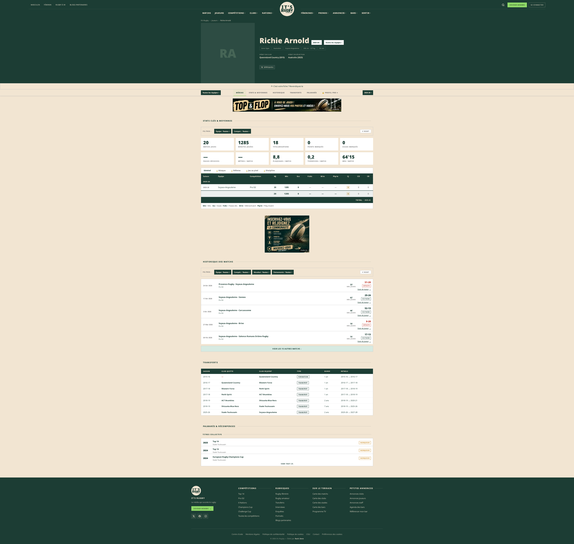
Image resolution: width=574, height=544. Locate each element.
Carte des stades (320, 502)
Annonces (339, 13)
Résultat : (261, 272)
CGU (308, 534)
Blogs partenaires (78, 5)
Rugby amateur (282, 498)
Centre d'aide (237, 534)
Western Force (265, 382)
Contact (316, 534)
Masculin (35, 5)
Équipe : (223, 131)
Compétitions (236, 13)
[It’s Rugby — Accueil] (196, 490)
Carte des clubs (319, 498)
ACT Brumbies (265, 394)
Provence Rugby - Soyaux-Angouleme (236, 284)
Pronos (323, 13)
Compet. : (241, 131)
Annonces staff (356, 502)
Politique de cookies (295, 534)
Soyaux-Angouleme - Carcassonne (235, 310)
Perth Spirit (264, 388)
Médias (240, 92)
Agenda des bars (357, 507)
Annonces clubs (357, 493)
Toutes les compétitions (248, 515)
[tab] (207, 170)
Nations (267, 13)
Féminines (307, 13)
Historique (279, 92)
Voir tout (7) (287, 464)
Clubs (254, 13)
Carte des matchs (320, 493)
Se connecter (537, 5)
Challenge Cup (244, 511)
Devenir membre (517, 5)
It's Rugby (205, 20)
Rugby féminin (281, 493)
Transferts (295, 92)
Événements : (283, 272)
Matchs (206, 13)
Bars (354, 13)
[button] (287, 285)
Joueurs (219, 13)
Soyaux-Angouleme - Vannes (232, 297)
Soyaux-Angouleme (268, 412)
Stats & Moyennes (258, 92)
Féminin (47, 5)
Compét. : (241, 272)
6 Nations (242, 502)
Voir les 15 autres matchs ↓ (287, 348)
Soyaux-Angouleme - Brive (231, 323)
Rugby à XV (61, 5)
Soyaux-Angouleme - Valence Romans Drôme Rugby (243, 336)
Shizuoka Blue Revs (268, 400)
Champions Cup (245, 507)
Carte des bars (319, 507)
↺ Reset (365, 131)
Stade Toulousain (267, 406)
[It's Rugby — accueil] (287, 9)
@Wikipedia (268, 67)
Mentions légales (253, 534)
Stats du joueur (364, 289)
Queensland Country (268, 376)
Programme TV (319, 511)
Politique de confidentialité (273, 534)
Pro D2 (221, 287)
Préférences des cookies (332, 534)
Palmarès (312, 92)
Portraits (279, 515)
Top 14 (241, 493)
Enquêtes (279, 511)
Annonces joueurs (358, 498)
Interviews (280, 507)
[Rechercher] (503, 4)
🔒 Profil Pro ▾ (330, 92)
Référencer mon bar (358, 511)
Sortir (366, 13)
